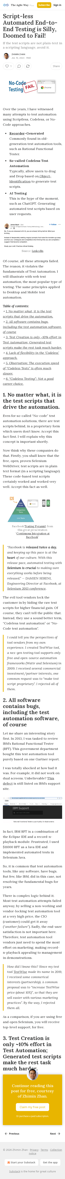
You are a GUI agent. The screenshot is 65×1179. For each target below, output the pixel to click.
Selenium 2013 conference (26, 588)
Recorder (17, 133)
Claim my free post (32, 1107)
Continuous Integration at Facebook (32, 535)
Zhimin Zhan (18, 54)
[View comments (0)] (19, 66)
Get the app (50, 1162)
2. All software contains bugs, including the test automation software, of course (32, 327)
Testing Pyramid (35, 526)
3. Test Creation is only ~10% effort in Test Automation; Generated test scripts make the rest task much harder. (32, 342)
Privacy (34, 1149)
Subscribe (44, 5)
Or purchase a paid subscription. (32, 1116)
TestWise (20, 972)
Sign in (57, 5)
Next (53, 1133)
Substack (14, 1171)
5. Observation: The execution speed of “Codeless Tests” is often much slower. (31, 368)
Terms (44, 1149)
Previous (14, 1133)
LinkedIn (37, 251)
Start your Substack (23, 1162)
